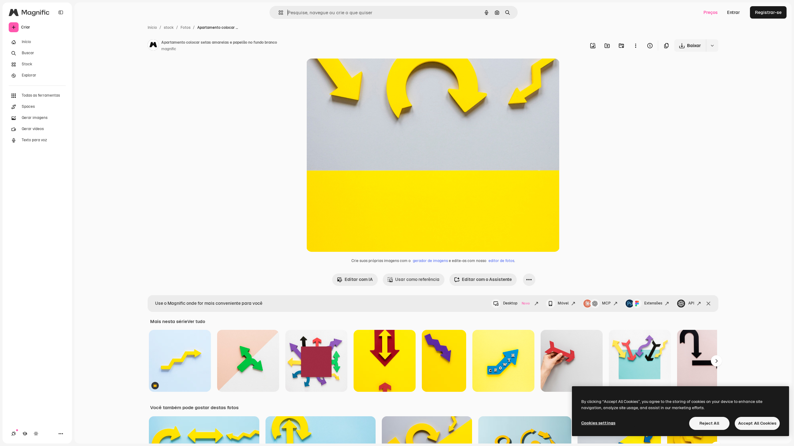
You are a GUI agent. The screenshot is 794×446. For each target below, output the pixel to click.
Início (152, 27)
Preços (710, 12)
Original (346, 70)
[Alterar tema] (36, 434)
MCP (606, 303)
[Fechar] (708, 303)
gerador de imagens (430, 260)
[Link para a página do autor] (153, 45)
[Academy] (25, 434)
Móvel (563, 303)
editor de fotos (501, 260)
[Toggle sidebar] (61, 12)
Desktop (516, 303)
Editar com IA (359, 279)
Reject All (709, 423)
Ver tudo (196, 321)
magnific (168, 48)
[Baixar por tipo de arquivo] (712, 45)
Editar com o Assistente (487, 279)
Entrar (733, 12)
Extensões (653, 303)
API (691, 303)
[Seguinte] (716, 361)
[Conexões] (14, 434)
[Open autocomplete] (278, 12)
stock (169, 27)
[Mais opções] (635, 45)
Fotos (185, 27)
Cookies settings (598, 423)
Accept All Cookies (757, 423)
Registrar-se (768, 12)
